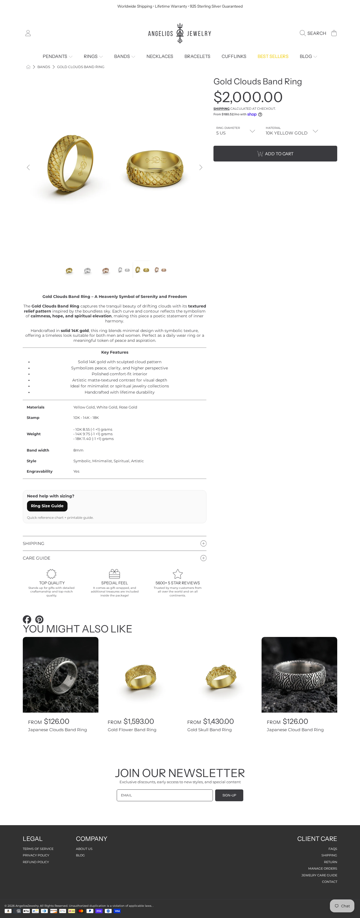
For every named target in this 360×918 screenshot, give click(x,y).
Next (200, 168)
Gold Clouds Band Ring (80, 67)
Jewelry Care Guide (319, 875)
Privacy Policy (36, 855)
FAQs (332, 849)
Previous (29, 168)
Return (330, 862)
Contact (329, 882)
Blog (306, 56)
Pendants (55, 56)
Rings (91, 56)
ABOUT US (84, 849)
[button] (314, 33)
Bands (122, 56)
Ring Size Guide (47, 506)
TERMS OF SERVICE (38, 849)
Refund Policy (36, 862)
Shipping (221, 109)
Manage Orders (322, 868)
